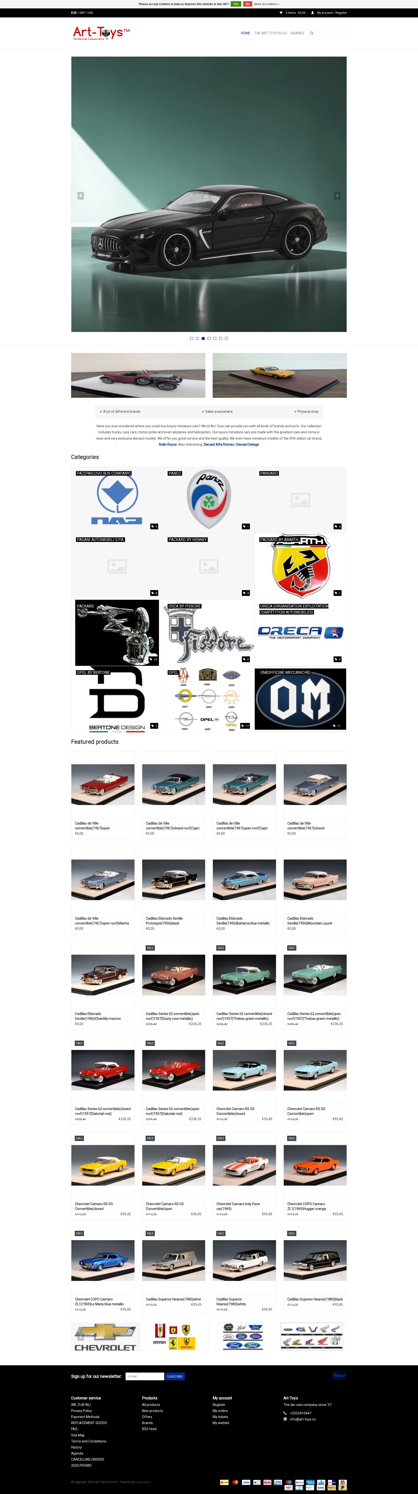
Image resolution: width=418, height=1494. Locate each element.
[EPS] (288, 1487)
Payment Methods (85, 1417)
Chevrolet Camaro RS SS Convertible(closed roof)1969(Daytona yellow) (95, 1206)
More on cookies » (266, 4)
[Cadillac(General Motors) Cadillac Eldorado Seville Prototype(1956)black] (174, 880)
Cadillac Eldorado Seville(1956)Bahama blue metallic (243, 920)
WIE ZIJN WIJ (81, 1405)
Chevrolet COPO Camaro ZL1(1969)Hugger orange (306, 1206)
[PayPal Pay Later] (342, 1487)
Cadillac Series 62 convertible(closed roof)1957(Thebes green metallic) (244, 1016)
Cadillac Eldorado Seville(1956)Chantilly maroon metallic (98, 1016)
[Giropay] (331, 1482)
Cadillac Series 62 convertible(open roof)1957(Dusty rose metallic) (172, 1016)
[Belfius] (299, 1482)
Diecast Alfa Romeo (219, 444)
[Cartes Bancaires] (298, 1487)
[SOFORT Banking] (267, 1482)
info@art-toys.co (303, 1419)
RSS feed (149, 1429)
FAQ (74, 1429)
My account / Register (331, 13)
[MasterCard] (234, 1482)
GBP (82, 13)
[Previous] (80, 196)
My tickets (220, 1417)
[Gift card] (342, 1482)
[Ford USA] (243, 1337)
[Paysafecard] (309, 1487)
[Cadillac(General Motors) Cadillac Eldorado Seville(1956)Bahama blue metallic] (244, 880)
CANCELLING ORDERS (87, 1459)
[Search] (311, 33)
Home (245, 33)
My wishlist (221, 1423)
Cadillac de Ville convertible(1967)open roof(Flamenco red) (92, 826)
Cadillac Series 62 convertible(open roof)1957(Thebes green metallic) (314, 1016)
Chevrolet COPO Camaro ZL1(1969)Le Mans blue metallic (99, 1301)
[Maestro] (288, 1482)
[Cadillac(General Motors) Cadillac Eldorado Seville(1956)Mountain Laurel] (315, 880)
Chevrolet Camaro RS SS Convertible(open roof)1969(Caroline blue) (306, 1111)
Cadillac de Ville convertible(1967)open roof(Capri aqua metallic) (242, 826)
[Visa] (245, 1482)
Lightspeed (143, 1482)
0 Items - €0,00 (295, 13)
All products (151, 1405)
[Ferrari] (174, 1337)
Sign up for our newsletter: (96, 1376)
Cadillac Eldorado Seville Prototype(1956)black (164, 920)
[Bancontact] (256, 1482)
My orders (220, 1411)
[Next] (337, 196)
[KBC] (320, 1482)
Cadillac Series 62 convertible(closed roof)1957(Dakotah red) (103, 1111)
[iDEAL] (223, 1482)
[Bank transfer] (320, 1487)
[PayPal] (331, 1487)
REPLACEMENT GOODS (89, 1423)
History (76, 1447)
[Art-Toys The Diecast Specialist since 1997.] (120, 33)
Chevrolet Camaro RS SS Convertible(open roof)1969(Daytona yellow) (166, 1206)
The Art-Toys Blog (270, 33)
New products (152, 1411)
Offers (147, 1417)
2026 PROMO (81, 1465)
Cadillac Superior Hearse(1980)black (315, 1299)
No (248, 4)
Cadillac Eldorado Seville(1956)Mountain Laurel (309, 920)
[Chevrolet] (105, 1337)
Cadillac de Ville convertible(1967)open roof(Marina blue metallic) (102, 921)
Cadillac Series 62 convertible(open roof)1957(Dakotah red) (172, 1111)
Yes (236, 4)
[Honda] (311, 1337)
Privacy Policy (81, 1411)
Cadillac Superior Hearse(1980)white (231, 1301)
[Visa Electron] (277, 1482)
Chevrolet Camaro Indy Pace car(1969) (238, 1206)
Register (219, 1405)
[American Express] (310, 1482)
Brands (297, 33)
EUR (74, 13)
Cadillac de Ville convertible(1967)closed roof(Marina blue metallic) (307, 826)
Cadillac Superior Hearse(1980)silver (173, 1299)
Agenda (77, 1453)
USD (90, 13)
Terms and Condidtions (88, 1441)
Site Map (78, 1435)
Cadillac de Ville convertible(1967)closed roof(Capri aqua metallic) (172, 826)
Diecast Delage (247, 444)
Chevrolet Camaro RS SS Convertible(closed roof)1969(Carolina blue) (235, 1111)
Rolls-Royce (168, 444)
